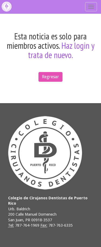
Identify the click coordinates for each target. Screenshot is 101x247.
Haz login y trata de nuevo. (61, 50)
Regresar (50, 76)
